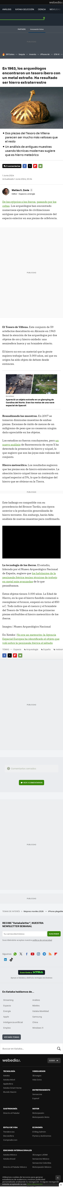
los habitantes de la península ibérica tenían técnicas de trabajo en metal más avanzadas (29, 577)
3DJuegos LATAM (40, 1154)
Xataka (6, 1075)
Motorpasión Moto (40, 1117)
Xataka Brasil (9, 1158)
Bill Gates (10, 54)
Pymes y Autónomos (41, 1135)
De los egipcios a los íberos (18, 201)
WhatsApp (15, 953)
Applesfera (8, 1083)
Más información (35, 1184)
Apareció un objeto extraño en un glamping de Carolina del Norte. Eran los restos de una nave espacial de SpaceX (30, 402)
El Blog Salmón (39, 1131)
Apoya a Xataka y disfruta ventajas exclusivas (31, 978)
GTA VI (56, 54)
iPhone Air (45, 54)
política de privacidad (42, 940)
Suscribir (54, 933)
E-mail (40, 166)
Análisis (36, 999)
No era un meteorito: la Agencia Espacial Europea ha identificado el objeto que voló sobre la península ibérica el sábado (30, 639)
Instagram (38, 953)
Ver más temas (11, 1037)
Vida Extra (37, 1079)
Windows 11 (37, 1027)
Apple (6, 1016)
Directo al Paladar (11, 1113)
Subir (52, 1060)
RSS (50, 953)
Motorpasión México (41, 1166)
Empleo (7, 1027)
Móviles (36, 1005)
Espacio (17, 649)
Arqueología (32, 649)
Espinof (35, 1098)
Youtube (32, 953)
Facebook (25, 166)
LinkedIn (5, 959)
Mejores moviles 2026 (34, 911)
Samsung (37, 1016)
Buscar (59, 1048)
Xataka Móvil (9, 1079)
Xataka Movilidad (40, 1011)
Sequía (22, 54)
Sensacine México (40, 1158)
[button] (22, 190)
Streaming (8, 999)
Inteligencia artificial (13, 1022)
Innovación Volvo (37, 29)
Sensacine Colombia (41, 1162)
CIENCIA (42, 9)
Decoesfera (8, 1135)
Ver (32, 782)
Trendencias (9, 1131)
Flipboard (35, 166)
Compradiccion (10, 1139)
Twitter (30, 166)
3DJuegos (36, 1075)
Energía (7, 1011)
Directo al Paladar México (15, 1166)
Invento (32, 54)
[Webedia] (56, 2)
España (47, 649)
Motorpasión (38, 1113)
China (35, 1022)
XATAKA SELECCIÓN (24, 9)
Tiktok (11, 959)
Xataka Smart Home (12, 1087)
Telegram (44, 953)
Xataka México (10, 1154)
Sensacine (37, 1094)
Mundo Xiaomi (9, 1091)
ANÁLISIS (6, 9)
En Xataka (10, 396)
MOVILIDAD (55, 9)
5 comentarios (13, 166)
